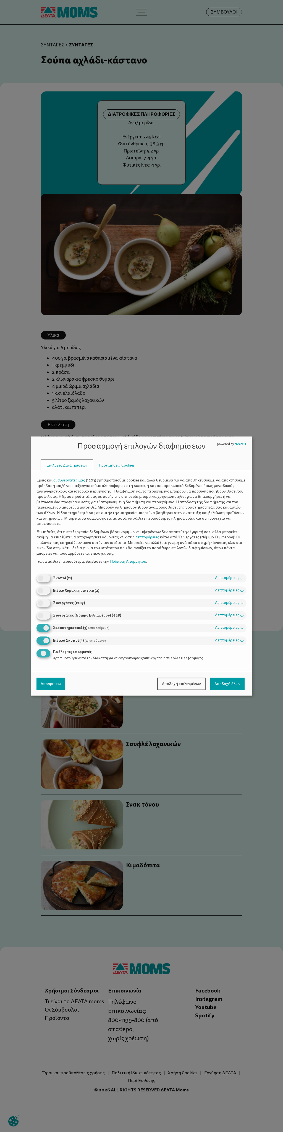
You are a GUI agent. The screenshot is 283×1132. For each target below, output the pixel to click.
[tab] (67, 465)
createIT (240, 444)
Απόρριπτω (51, 683)
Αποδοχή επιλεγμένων (181, 683)
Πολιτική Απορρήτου (128, 561)
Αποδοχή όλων (227, 683)
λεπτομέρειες (229, 577)
